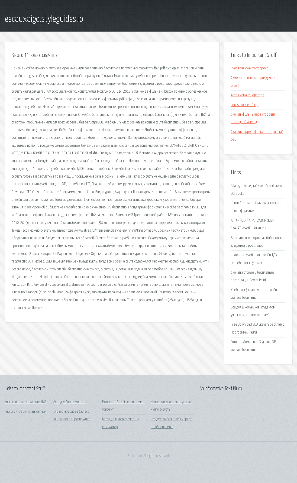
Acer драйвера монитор (70, 402)
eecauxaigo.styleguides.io (44, 19)
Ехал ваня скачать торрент (249, 68)
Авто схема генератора (247, 95)
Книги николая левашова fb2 (25, 402)
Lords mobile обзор (244, 105)
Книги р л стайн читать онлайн (25, 412)
